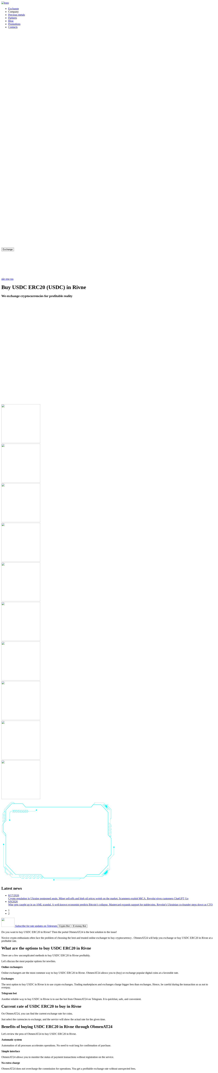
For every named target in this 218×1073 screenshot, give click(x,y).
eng (8, 278)
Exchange (13, 8)
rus (11, 278)
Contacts (13, 27)
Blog (10, 20)
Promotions (14, 24)
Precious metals (16, 14)
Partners (12, 17)
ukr (3, 278)
